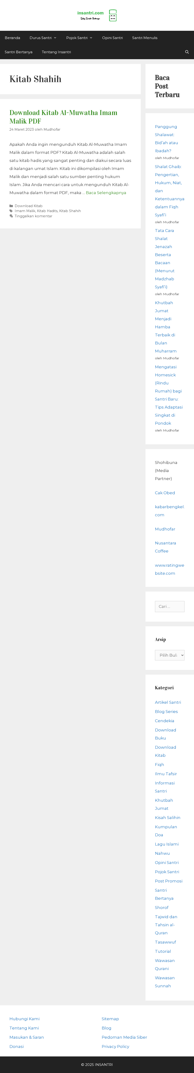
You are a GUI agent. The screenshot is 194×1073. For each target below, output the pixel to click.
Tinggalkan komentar (33, 216)
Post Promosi (168, 881)
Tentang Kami (24, 1028)
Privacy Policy (115, 1046)
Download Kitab (29, 206)
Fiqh (159, 764)
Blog (106, 1028)
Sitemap (110, 1018)
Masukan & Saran (26, 1037)
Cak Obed (165, 492)
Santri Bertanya (18, 52)
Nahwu (162, 853)
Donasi (16, 1046)
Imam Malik (25, 211)
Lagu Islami (167, 844)
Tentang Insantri (56, 52)
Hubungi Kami (24, 1018)
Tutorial (163, 951)
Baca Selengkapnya (106, 192)
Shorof (161, 907)
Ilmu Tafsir (166, 773)
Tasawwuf (165, 942)
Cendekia (164, 720)
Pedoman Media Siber (124, 1037)
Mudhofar (165, 529)
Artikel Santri (168, 702)
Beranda (12, 38)
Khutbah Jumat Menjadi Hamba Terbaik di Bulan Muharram (166, 326)
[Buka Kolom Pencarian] (187, 52)
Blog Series (166, 711)
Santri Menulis (144, 38)
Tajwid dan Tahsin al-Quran (166, 924)
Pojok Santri (77, 38)
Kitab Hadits (47, 211)
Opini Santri (112, 38)
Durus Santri (41, 38)
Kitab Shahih (70, 211)
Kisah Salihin (168, 817)
